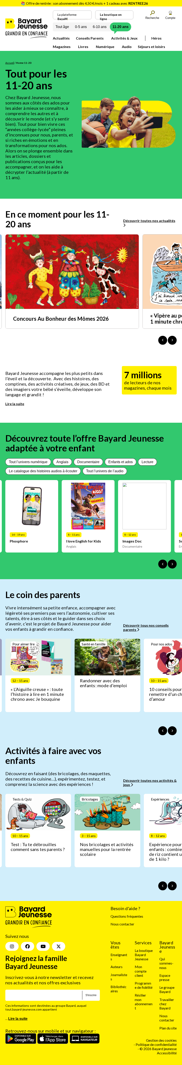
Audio (127, 46)
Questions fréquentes (127, 916)
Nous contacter (122, 924)
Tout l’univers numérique (28, 462)
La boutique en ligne (111, 16)
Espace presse (164, 977)
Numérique (105, 46)
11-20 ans (121, 27)
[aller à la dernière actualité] (162, 340)
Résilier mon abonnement (143, 1001)
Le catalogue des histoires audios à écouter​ (43, 471)
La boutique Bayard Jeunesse (144, 954)
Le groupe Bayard (166, 989)
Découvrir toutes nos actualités (149, 220)
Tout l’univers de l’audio (104, 471)
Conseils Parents (90, 38)
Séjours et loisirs (151, 46)
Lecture (147, 462)
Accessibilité (167, 1053)
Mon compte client (140, 971)
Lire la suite (14, 404)
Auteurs (117, 967)
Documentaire (88, 462)
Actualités (61, 38)
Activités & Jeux (124, 38)
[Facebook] (27, 946)
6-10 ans (100, 27)
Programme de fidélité (143, 985)
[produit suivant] (172, 564)
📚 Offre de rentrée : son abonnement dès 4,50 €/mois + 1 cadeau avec (84, 3)
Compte (170, 18)
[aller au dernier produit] (162, 564)
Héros (156, 38)
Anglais (62, 462)
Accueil (9, 62)
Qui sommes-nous (166, 963)
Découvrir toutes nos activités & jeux (150, 782)
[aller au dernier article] (162, 730)
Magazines (62, 46)
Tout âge (62, 27)
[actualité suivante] (172, 340)
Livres (83, 46)
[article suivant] (172, 730)
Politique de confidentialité (156, 1044)
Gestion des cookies (161, 1040)
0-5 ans (81, 27)
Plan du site (168, 1028)
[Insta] (12, 946)
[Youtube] (43, 946)
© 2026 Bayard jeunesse (158, 1049)
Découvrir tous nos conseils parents (146, 627)
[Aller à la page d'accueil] (26, 37)
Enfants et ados (120, 462)
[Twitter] (58, 946)
